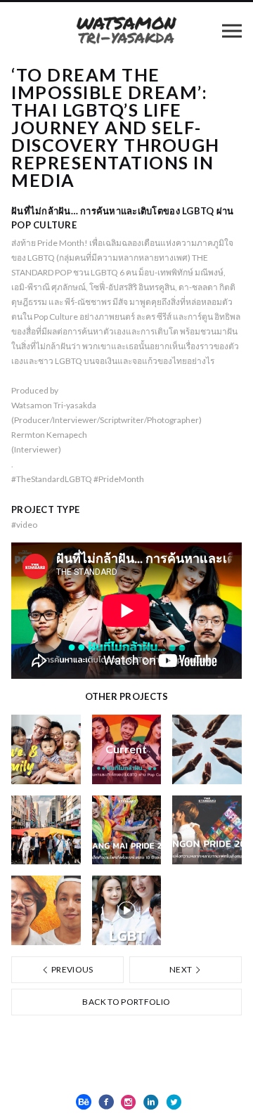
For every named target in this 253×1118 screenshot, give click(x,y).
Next (181, 969)
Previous (71, 969)
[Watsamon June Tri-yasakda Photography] (126, 30)
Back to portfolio (126, 1001)
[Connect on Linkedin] (151, 1102)
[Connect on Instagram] (128, 1102)
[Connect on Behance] (83, 1102)
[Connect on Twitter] (173, 1102)
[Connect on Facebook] (106, 1102)
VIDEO (24, 524)
